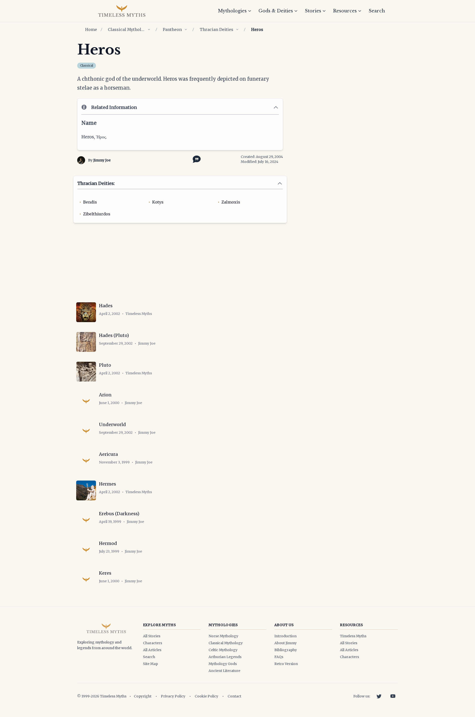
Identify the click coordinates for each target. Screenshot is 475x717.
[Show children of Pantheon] (186, 29)
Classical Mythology (126, 29)
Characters (152, 643)
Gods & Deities (276, 11)
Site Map (150, 664)
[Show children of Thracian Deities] (237, 29)
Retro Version (286, 664)
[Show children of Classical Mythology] (149, 29)
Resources (345, 11)
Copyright (142, 696)
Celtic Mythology (223, 650)
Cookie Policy (206, 696)
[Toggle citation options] (196, 158)
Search (377, 11)
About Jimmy (285, 643)
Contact (234, 696)
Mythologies (232, 11)
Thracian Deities (216, 29)
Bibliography (285, 650)
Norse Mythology (223, 636)
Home (91, 29)
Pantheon (172, 29)
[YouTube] (393, 696)
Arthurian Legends (225, 657)
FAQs (278, 657)
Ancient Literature (224, 670)
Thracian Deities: (96, 183)
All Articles (152, 650)
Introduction (285, 636)
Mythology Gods (223, 664)
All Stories (151, 636)
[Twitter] (379, 696)
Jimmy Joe (102, 160)
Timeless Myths (353, 636)
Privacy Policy (173, 696)
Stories (313, 11)
